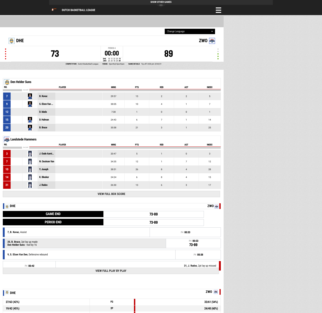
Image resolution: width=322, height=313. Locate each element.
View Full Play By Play (110, 271)
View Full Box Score (111, 194)
